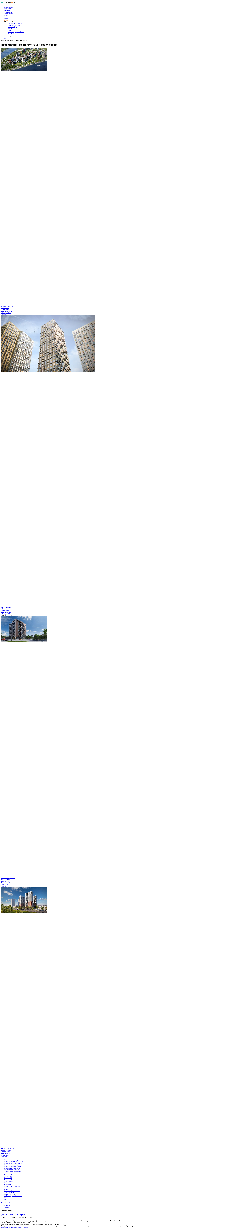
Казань (10, 28)
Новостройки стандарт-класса (13, 1160)
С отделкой (7, 1184)
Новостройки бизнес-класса (13, 1163)
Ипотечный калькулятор (12, 1191)
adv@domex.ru (5, 1202)
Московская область (12, 1214)
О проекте (7, 1189)
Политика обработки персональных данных (14, 1227)
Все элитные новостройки (12, 1168)
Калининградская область (16, 32)
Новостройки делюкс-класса (13, 1166)
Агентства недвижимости (12, 1171)
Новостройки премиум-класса (13, 1165)
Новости (7, 15)
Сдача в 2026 (8, 1178)
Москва (3, 1214)
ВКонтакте (7, 1205)
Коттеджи (7, 10)
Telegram (7, 1207)
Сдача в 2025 (8, 1176)
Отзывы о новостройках (12, 1186)
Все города (11, 33)
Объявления (8, 12)
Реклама (7, 1197)
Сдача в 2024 (8, 1174)
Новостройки (8, 7)
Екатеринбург (12, 27)
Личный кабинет (9, 1192)
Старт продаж (8, 1181)
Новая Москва (23, 1214)
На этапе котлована (10, 1183)
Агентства (7, 17)
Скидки (6, 20)
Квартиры (7, 8)
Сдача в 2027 (8, 1179)
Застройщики (8, 13)
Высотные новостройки (11, 1170)
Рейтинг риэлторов (10, 1194)
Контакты (7, 1199)
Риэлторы (7, 18)
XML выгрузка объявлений (13, 1196)
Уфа (9, 30)
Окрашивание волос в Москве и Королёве (14, 1216)
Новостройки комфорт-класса (13, 1161)
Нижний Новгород (14, 25)
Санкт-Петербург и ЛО (15, 23)
